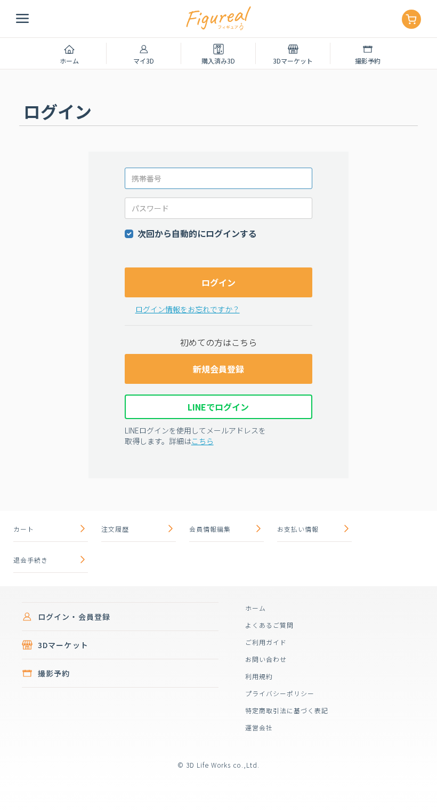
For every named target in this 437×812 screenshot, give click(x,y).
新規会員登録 (218, 368)
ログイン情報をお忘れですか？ (187, 309)
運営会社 (259, 727)
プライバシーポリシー (279, 693)
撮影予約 (54, 673)
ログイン (218, 282)
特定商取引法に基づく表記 (286, 710)
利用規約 (259, 676)
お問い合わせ (266, 659)
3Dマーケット (63, 645)
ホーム (255, 607)
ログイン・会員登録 (74, 616)
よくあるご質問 (269, 624)
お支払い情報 (298, 528)
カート (23, 528)
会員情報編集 (210, 528)
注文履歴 (115, 528)
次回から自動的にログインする (197, 233)
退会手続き (30, 559)
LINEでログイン (218, 406)
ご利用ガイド (266, 642)
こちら (202, 441)
